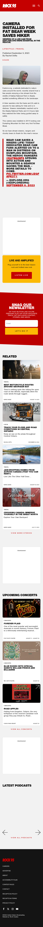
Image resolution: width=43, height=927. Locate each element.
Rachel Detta (11, 55)
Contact (6, 889)
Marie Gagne (7, 399)
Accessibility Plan (10, 880)
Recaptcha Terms (10, 898)
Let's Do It (21, 331)
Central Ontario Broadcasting (16, 915)
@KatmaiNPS (15, 158)
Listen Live (21, 275)
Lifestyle (8, 49)
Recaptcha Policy (10, 894)
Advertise (7, 871)
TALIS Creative (14, 917)
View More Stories (21, 533)
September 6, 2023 (20, 185)
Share (6, 60)
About (5, 875)
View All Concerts (21, 729)
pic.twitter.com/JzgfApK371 (22, 175)
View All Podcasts (21, 838)
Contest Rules (8, 884)
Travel (20, 49)
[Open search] (38, 5)
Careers (6, 866)
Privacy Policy (9, 903)
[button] (5, 832)
